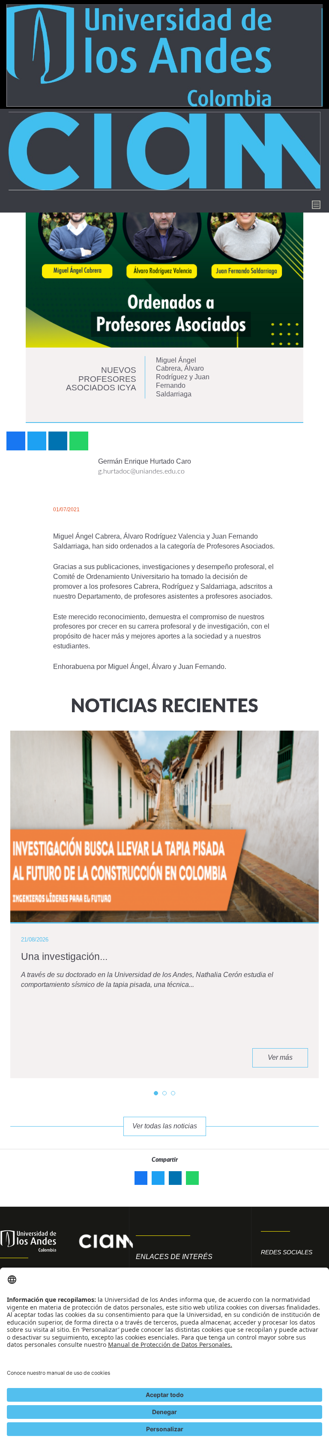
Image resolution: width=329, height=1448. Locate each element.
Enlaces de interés (174, 1256)
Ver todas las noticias (164, 1126)
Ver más (280, 1057)
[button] (156, 1093)
